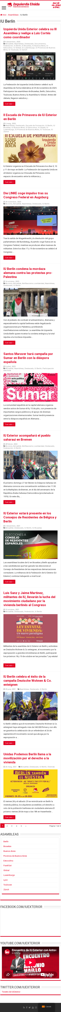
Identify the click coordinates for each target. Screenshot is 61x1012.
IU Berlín (17, 46)
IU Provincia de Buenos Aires (27, 130)
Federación (8, 46)
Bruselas (7, 846)
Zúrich (6, 889)
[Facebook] (27, 1007)
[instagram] (36, 1007)
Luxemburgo (9, 875)
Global (6, 870)
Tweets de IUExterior (11, 992)
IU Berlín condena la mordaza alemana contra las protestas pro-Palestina (27, 273)
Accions (8, 204)
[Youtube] (33, 1007)
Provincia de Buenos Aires (15, 856)
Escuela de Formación (35, 126)
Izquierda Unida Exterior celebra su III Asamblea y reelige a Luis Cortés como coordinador (30, 33)
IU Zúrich (23, 50)
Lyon (5, 880)
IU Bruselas (26, 46)
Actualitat (9, 44)
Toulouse (7, 885)
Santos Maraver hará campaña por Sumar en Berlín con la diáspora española (28, 358)
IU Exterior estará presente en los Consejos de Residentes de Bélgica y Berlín (29, 517)
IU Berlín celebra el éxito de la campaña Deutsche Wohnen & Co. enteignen (27, 680)
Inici (4, 15)
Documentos (40, 44)
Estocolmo (8, 861)
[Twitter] (29, 1007)
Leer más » (9, 104)
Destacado (29, 44)
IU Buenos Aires (39, 46)
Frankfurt (7, 865)
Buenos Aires (9, 851)
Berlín (5, 841)
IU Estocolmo (31, 128)
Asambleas (13, 15)
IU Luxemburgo (28, 48)
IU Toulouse (14, 50)
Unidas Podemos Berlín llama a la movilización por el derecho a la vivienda (27, 758)
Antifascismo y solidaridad (33, 283)
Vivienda (51, 767)
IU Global (17, 48)
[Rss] (24, 1007)
